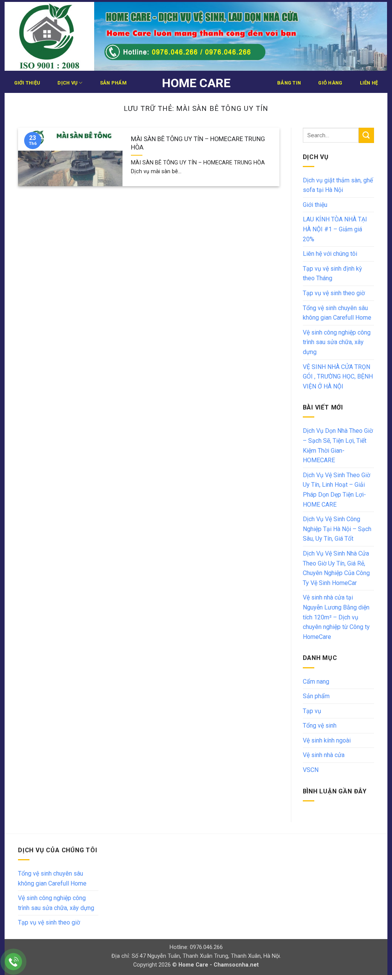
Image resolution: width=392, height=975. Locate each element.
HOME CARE (196, 83)
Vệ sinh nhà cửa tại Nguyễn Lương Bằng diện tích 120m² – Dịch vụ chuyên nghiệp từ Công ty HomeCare (336, 617)
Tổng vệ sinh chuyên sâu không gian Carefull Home (337, 313)
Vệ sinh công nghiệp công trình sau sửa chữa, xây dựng (337, 342)
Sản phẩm (113, 83)
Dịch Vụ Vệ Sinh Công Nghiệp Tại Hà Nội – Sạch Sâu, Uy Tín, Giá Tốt (337, 528)
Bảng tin (289, 83)
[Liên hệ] (13, 961)
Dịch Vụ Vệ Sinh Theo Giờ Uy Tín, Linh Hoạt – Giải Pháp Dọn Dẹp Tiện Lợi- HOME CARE (336, 489)
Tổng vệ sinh (319, 725)
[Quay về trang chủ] (195, 36)
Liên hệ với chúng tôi (330, 253)
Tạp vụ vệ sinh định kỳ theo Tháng (332, 273)
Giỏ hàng (330, 83)
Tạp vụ (312, 711)
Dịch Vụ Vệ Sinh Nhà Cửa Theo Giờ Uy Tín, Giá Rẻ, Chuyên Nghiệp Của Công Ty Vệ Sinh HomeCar (336, 568)
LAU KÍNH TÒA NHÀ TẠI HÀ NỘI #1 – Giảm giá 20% (335, 229)
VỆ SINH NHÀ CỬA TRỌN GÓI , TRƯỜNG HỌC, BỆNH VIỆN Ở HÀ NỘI (338, 376)
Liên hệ (369, 83)
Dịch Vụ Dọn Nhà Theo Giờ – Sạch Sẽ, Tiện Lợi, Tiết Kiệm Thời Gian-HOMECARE (338, 445)
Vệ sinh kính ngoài (327, 740)
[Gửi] (366, 135)
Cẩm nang (316, 681)
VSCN (310, 770)
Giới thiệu (27, 83)
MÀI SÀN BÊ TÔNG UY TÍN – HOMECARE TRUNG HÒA (198, 143)
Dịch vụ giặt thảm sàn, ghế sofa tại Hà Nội (338, 185)
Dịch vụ (67, 83)
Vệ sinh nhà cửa (324, 755)
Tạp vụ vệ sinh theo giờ (334, 293)
